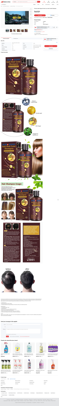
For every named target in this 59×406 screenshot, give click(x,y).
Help (42, 4)
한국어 (36, 400)
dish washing (45, 380)
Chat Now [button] (52, 15)
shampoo (45, 382)
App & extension (47, 4)
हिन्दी (41, 400)
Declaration (38, 402)
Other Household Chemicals (19, 6)
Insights (51, 399)
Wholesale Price (31, 399)
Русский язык (21, 400)
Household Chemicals (12, 6)
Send (7, 336)
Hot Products (8, 399)
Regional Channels (40, 399)
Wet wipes (2, 380)
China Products (12, 399)
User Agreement (34, 402)
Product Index (44, 399)
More (1, 396)
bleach (45, 383)
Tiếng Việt (49, 400)
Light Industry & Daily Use (6, 6)
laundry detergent (17, 382)
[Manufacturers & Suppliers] (5, 2)
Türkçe (46, 400)
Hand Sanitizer (3, 382)
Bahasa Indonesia (53, 400)
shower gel (16, 383)
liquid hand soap (3, 383)
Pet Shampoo (31, 380)
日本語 (39, 400)
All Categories (4, 4)
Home (1, 6)
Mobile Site (48, 399)
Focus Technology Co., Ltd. (24, 402)
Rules (57, 4)
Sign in (57, 2)
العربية (34, 400)
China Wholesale (26, 399)
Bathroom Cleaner (17, 380)
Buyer (38, 4)
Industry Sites (35, 399)
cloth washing (31, 383)
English (9, 400)
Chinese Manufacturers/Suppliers (19, 399)
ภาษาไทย (44, 400)
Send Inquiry (40, 15)
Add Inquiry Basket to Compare (17, 33)
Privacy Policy (42, 402)
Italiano (25, 400)
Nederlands (31, 400)
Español (12, 400)
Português (15, 400)
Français (18, 400)
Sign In (35, 34)
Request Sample (50, 17)
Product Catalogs (13, 378)
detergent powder (32, 382)
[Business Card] (56, 42)
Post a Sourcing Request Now (24, 336)
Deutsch (28, 400)
